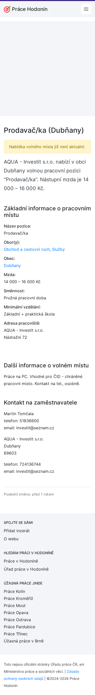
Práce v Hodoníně (21, 561)
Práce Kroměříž (18, 598)
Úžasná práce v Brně (24, 640)
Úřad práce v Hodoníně (26, 569)
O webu (11, 538)
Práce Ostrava (17, 619)
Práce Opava (16, 612)
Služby (58, 249)
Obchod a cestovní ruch (27, 249)
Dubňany (12, 265)
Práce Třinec (16, 633)
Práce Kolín (14, 591)
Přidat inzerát (17, 530)
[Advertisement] (47, 68)
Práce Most (15, 605)
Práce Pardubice (19, 626)
